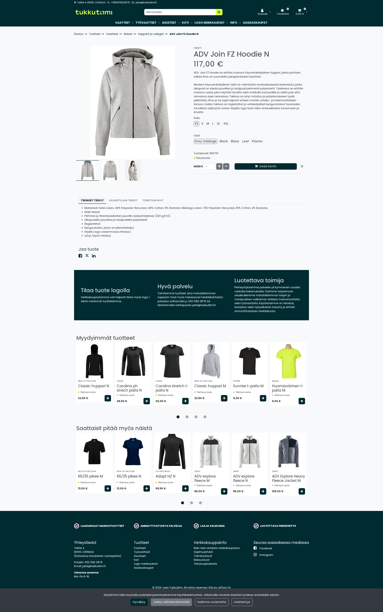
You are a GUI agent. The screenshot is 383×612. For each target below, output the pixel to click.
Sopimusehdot (203, 552)
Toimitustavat (203, 556)
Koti (136, 560)
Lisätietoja (242, 602)
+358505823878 (120, 2)
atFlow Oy (224, 587)
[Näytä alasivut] (132, 23)
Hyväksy (139, 602)
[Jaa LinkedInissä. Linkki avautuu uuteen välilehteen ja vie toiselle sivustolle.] (95, 256)
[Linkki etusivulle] (93, 12)
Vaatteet (140, 548)
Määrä (198, 166)
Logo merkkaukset (146, 564)
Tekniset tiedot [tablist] (92, 200)
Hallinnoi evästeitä (211, 602)
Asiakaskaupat (143, 568)
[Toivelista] (302, 166)
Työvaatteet (142, 552)
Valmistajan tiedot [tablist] (123, 200)
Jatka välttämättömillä (171, 602)
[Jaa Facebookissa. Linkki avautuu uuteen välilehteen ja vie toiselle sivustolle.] (82, 256)
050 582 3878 (93, 562)
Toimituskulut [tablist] (152, 200)
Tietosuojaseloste (205, 564)
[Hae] (219, 12)
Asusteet (140, 556)
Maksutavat (201, 560)
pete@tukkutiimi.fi (146, 2)
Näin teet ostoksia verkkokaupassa (217, 548)
